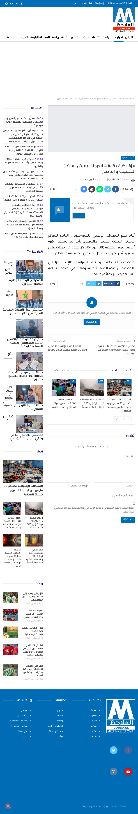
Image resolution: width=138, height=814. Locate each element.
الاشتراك (79, 215)
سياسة (107, 37)
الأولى (129, 37)
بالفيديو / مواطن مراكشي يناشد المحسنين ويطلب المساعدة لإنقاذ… (25, 343)
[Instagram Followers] (113, 777)
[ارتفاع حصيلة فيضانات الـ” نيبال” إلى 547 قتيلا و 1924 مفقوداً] (92, 387)
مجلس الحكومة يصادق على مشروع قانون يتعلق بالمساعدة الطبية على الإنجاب (115, 350)
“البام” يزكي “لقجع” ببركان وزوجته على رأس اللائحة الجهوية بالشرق (24, 162)
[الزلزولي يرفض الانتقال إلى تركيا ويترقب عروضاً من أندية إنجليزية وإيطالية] (10, 670)
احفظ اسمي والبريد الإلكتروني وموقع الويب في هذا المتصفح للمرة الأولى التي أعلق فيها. (94, 510)
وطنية (94, 715)
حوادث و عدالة (56, 731)
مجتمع (84, 37)
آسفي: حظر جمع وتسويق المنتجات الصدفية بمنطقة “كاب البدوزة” (24, 122)
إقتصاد (95, 37)
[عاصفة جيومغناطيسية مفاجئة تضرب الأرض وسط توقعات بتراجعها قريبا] (12, 540)
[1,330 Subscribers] (128, 777)
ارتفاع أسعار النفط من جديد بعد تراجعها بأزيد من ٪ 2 (23, 235)
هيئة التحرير (87, 3)
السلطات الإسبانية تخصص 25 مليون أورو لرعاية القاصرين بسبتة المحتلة (24, 187)
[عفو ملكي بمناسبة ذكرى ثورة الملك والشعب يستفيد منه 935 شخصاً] (34, 540)
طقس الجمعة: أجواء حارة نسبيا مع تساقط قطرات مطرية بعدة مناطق (25, 224)
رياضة (55, 37)
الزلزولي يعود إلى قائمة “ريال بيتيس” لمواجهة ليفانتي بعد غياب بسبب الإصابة (23, 175)
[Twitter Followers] (113, 756)
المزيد (75, 3)
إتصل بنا (99, 3)
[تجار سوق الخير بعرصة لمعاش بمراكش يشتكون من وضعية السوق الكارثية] (29, 394)
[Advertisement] (69, 69)
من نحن (24, 710)
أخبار (120, 37)
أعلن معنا (23, 731)
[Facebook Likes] (128, 756)
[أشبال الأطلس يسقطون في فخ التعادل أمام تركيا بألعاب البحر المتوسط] (10, 649)
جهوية (94, 710)
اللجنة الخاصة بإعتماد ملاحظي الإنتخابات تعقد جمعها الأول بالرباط (68, 348)
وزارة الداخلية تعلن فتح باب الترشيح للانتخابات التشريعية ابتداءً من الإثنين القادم (24, 150)
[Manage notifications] (8, 806)
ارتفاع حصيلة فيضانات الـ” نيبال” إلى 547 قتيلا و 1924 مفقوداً (23, 198)
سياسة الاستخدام (19, 726)
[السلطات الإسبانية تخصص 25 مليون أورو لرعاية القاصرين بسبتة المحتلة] (119, 387)
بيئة (61, 736)
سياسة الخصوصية (19, 721)
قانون (74, 37)
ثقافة (64, 37)
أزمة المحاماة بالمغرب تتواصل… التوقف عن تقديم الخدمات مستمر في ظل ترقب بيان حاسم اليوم (23, 210)
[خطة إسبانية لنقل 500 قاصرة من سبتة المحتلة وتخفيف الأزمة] (64, 387)
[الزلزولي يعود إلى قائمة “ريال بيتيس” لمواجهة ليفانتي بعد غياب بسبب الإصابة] (10, 597)
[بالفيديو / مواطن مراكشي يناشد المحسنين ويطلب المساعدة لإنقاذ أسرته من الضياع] (29, 328)
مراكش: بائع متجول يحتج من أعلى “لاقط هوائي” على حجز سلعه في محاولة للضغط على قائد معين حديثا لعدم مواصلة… (23, 136)
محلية (94, 721)
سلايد (125, 157)
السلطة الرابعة (40, 37)
